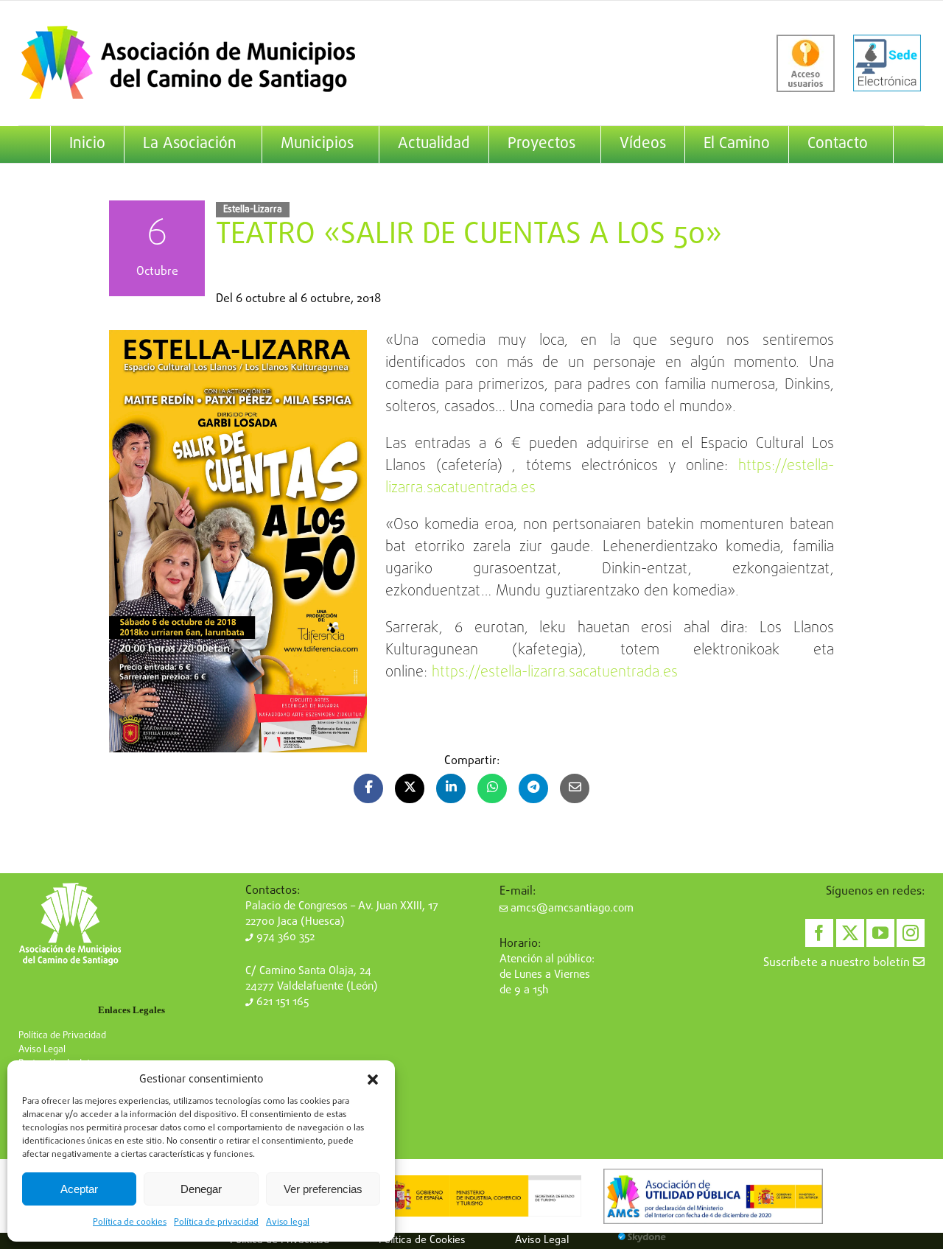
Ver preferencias (323, 1189)
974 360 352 (284, 937)
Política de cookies (129, 1222)
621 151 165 (281, 1002)
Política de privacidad (216, 1222)
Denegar (201, 1189)
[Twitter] (850, 933)
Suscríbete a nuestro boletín (838, 963)
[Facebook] (819, 933)
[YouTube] (880, 933)
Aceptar (79, 1189)
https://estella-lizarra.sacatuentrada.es (555, 672)
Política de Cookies (422, 1240)
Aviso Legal (42, 1050)
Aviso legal (287, 1222)
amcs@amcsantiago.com (571, 908)
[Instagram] (911, 933)
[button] (372, 1079)
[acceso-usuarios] (806, 63)
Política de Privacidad (62, 1036)
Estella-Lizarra (252, 210)
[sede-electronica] (887, 63)
